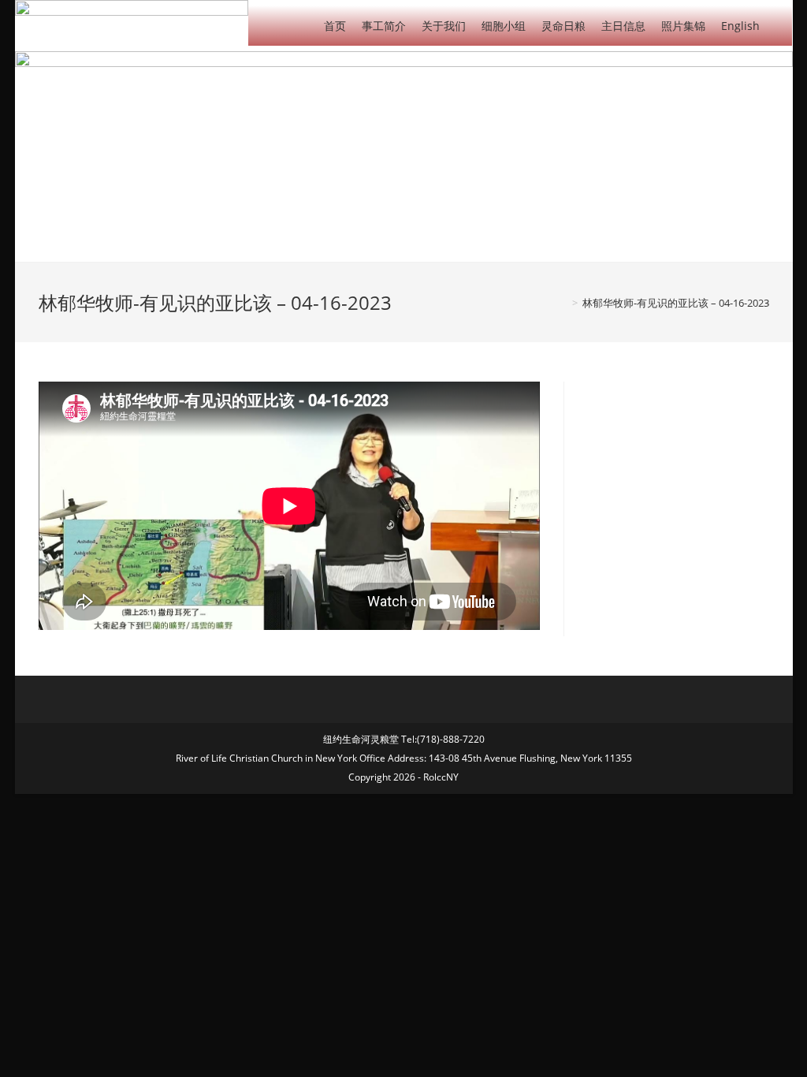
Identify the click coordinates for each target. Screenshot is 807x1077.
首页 (335, 25)
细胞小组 (504, 25)
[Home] (563, 303)
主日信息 (623, 25)
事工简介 (384, 25)
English (740, 25)
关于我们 (444, 25)
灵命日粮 (563, 25)
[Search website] (780, 24)
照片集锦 (683, 25)
